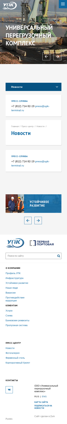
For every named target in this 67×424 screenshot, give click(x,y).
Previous (28, 220)
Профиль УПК (13, 273)
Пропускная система (17, 325)
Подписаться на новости (43, 407)
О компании (13, 268)
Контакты (12, 380)
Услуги (9, 310)
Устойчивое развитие (17, 283)
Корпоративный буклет (18, 362)
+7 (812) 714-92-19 (22, 106)
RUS (36, 396)
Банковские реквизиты (17, 320)
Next (38, 220)
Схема (9, 315)
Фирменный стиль (15, 358)
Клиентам (11, 305)
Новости (17, 86)
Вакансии (11, 292)
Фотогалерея (13, 353)
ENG (44, 396)
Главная (15, 126)
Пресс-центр (27, 126)
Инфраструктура (14, 278)
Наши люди (12, 288)
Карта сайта (41, 402)
